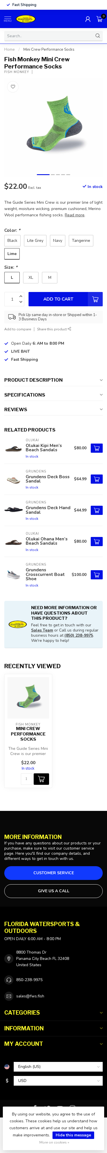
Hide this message (73, 1135)
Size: (10, 267)
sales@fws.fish (30, 996)
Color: (12, 230)
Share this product (52, 329)
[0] (99, 19)
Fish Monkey (16, 72)
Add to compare (17, 329)
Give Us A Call (53, 891)
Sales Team (42, 630)
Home (9, 49)
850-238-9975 (29, 980)
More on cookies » (54, 1142)
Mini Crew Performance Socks (48, 49)
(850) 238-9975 (78, 635)
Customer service (53, 873)
